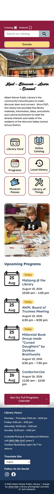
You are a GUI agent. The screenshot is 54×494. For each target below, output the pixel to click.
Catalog (8, 27)
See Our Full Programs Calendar (24, 399)
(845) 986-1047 (17, 440)
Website (23, 27)
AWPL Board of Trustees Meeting (35, 309)
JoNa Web (13, 486)
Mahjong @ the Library (33, 282)
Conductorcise (33, 372)
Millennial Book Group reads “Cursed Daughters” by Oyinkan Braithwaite (34, 344)
